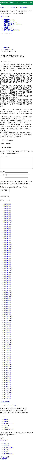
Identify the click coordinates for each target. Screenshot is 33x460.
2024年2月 (7, 264)
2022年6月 (7, 304)
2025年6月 (7, 232)
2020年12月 (8, 340)
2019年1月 (7, 386)
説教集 (6, 427)
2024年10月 (8, 248)
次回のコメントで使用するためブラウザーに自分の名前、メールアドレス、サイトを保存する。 (16, 183)
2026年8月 (7, 204)
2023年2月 (7, 288)
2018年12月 (8, 388)
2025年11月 (8, 222)
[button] (16, 402)
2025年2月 (7, 240)
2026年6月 (7, 208)
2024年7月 (7, 254)
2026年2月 (7, 216)
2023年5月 (7, 282)
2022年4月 (7, 308)
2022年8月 (7, 300)
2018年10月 (8, 392)
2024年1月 (7, 266)
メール (3, 175)
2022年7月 (7, 302)
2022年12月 (8, 292)
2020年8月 (7, 348)
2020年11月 (8, 342)
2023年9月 (7, 274)
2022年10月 (8, 296)
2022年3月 (7, 310)
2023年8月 (7, 276)
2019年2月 (7, 384)
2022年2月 (7, 312)
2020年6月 (7, 352)
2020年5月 (7, 354)
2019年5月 (7, 378)
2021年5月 (7, 330)
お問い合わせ (5, 16)
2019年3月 (7, 382)
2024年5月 (7, 258)
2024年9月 (7, 250)
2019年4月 (7, 380)
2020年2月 (7, 360)
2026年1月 (7, 218)
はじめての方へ (8, 423)
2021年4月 (7, 332)
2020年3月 (7, 358)
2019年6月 (7, 376)
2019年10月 (8, 368)
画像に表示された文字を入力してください (13, 187)
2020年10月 (8, 344)
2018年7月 (7, 398)
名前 (2, 171)
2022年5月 (7, 306)
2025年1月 (7, 242)
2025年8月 (7, 228)
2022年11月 (8, 294)
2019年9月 (7, 370)
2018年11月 (8, 390)
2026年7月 (7, 206)
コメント (3, 157)
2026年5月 (7, 210)
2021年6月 (7, 328)
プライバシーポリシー (11, 405)
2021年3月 (7, 334)
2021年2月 (7, 336)
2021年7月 (7, 326)
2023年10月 (8, 272)
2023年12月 (8, 268)
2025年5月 (7, 234)
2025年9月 (7, 226)
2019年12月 (8, 364)
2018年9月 (7, 394)
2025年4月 (7, 236)
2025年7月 (7, 230)
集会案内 (6, 421)
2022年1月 (7, 314)
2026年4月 (7, 212)
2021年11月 (8, 318)
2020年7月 (7, 350)
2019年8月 (7, 372)
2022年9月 (7, 298)
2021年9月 (7, 322)
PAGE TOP (3, 459)
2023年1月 (7, 290)
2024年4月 (7, 260)
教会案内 (6, 419)
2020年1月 (7, 362)
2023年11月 (8, 270)
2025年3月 (7, 238)
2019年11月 (8, 366)
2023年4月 (7, 284)
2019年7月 (7, 374)
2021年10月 (8, 320)
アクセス (6, 425)
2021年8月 (7, 324)
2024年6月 (7, 256)
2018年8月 (7, 396)
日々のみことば (8, 429)
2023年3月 (7, 286)
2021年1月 (7, 338)
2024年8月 (7, 252)
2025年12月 (8, 220)
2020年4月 (7, 356)
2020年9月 (7, 346)
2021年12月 (8, 316)
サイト (2, 178)
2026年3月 (7, 214)
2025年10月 (8, 224)
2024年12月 (8, 244)
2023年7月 (7, 278)
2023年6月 (7, 280)
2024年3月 (7, 262)
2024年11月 (8, 246)
